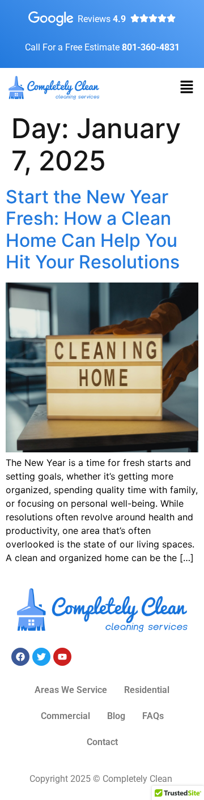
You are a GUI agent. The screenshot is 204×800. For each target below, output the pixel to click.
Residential (146, 690)
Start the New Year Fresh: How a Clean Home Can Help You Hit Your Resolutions (93, 229)
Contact (102, 742)
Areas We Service (71, 690)
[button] (187, 87)
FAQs (153, 716)
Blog (116, 716)
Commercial (65, 716)
